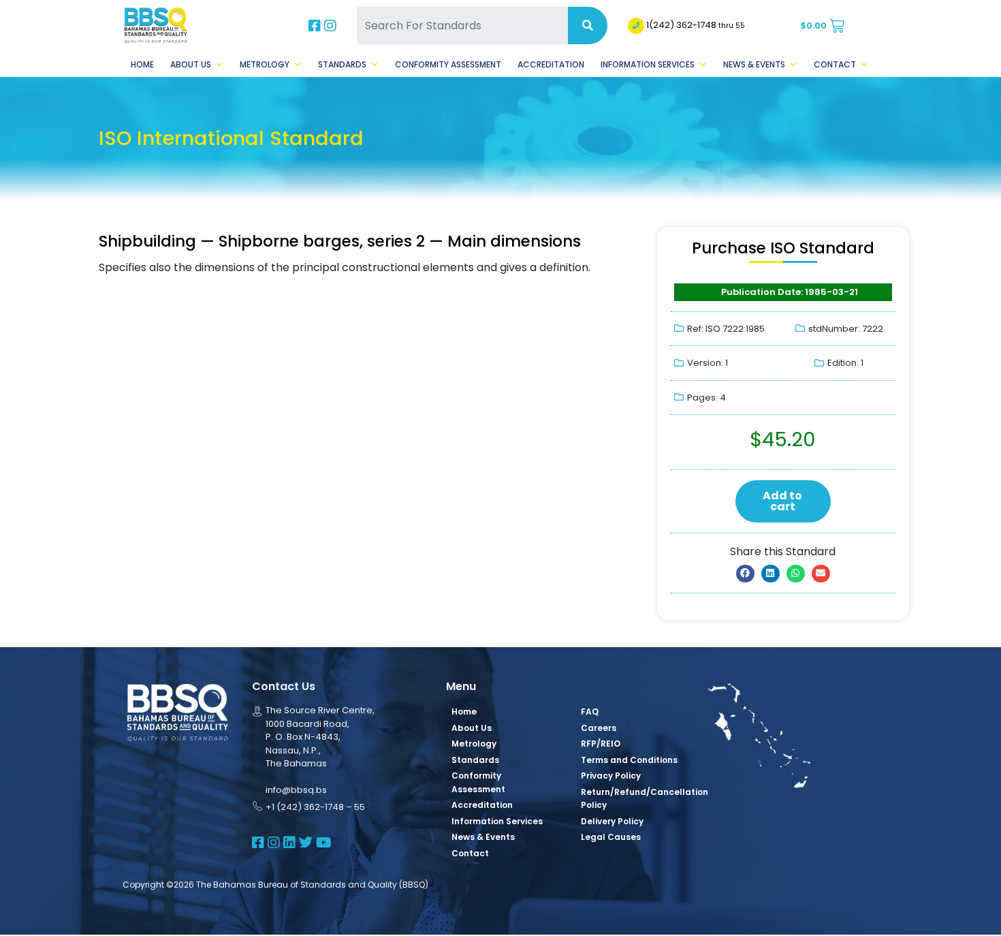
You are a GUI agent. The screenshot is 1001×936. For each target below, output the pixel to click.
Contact (835, 64)
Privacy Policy (611, 775)
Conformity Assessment (448, 64)
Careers (598, 728)
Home (142, 64)
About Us (190, 64)
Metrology (264, 64)
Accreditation (551, 64)
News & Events (754, 64)
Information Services (648, 64)
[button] (745, 573)
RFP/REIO (600, 743)
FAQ (590, 711)
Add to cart (782, 501)
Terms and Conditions (629, 760)
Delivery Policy (612, 821)
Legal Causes (611, 837)
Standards (342, 64)
